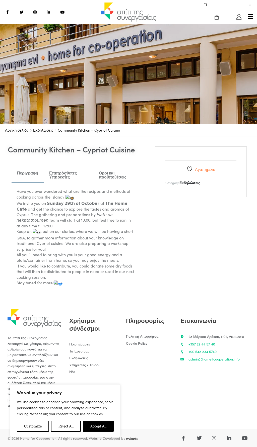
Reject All (66, 426)
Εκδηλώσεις (43, 130)
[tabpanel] (76, 237)
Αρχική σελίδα (17, 130)
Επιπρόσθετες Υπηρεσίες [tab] (63, 175)
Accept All (98, 426)
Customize (33, 426)
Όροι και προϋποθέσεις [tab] (112, 175)
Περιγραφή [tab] (27, 172)
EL (206, 4)
